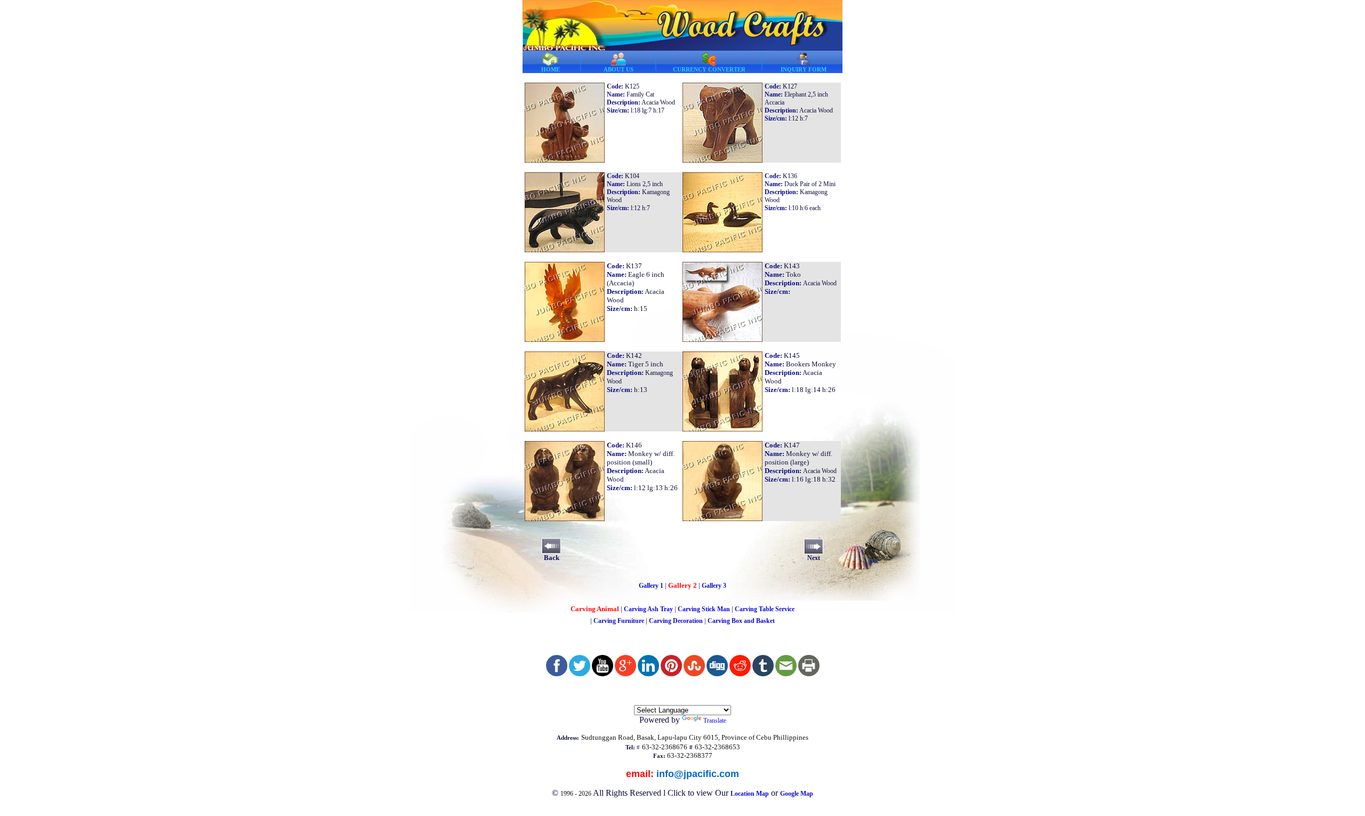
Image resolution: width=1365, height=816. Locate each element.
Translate (714, 720)
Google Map (796, 793)
